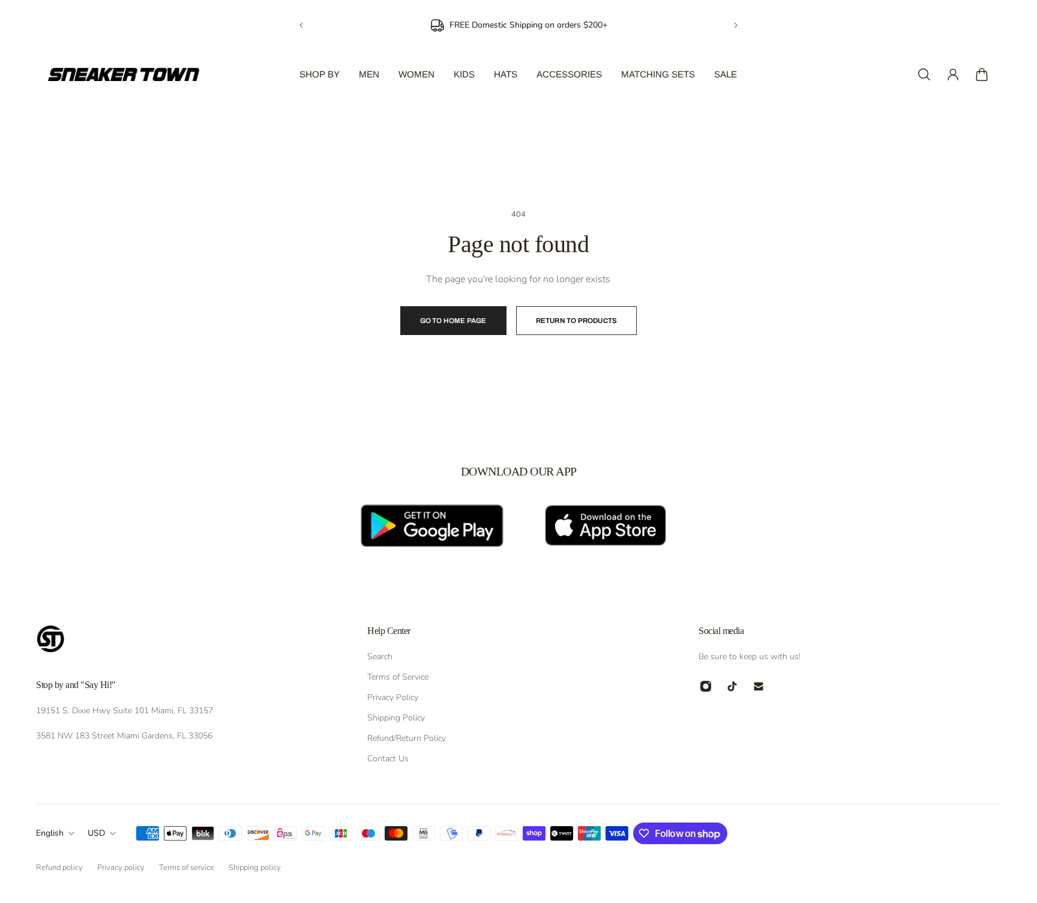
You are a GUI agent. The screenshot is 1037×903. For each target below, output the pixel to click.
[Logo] (123, 74)
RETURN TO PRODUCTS (577, 320)
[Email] (758, 686)
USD (96, 833)
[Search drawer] (924, 74)
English (50, 833)
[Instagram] (706, 686)
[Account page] (953, 74)
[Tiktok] (732, 686)
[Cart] (981, 74)
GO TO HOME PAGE (453, 320)
